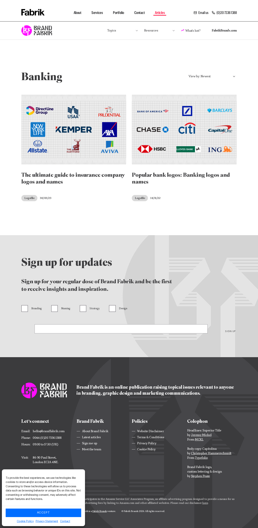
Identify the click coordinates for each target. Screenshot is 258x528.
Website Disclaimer (150, 431)
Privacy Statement (47, 521)
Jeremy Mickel (201, 435)
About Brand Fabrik (95, 431)
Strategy (95, 308)
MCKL (199, 439)
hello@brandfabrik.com (49, 431)
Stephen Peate (200, 476)
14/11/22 (155, 198)
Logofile (29, 198)
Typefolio (201, 458)
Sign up (230, 331)
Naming (65, 308)
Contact (65, 521)
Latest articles (91, 437)
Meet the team (91, 449)
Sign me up (89, 443)
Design (123, 308)
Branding (36, 308)
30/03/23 (45, 198)
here (205, 503)
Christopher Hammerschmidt (211, 453)
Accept (43, 512)
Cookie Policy (25, 521)
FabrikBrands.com (224, 30)
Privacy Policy (146, 443)
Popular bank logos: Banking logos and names (181, 178)
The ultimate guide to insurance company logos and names (73, 178)
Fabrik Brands (99, 511)
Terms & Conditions (150, 437)
